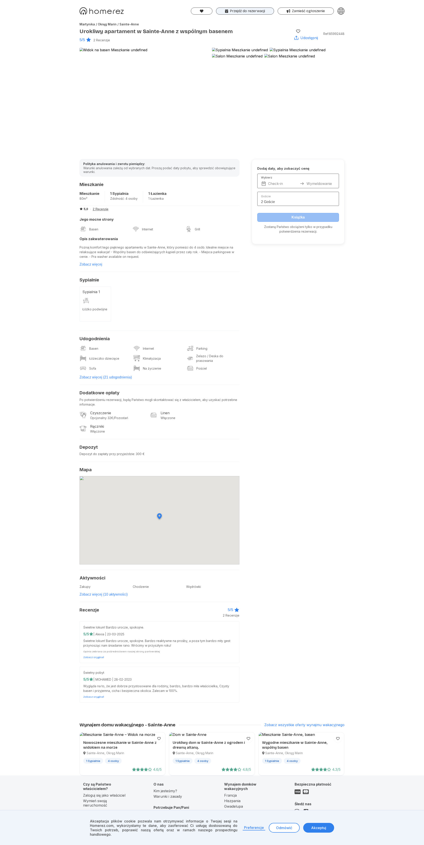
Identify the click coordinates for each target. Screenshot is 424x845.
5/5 (82, 40)
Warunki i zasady (167, 796)
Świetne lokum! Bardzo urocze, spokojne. (113, 627)
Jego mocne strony (97, 219)
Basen (93, 229)
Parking (201, 348)
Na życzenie (152, 368)
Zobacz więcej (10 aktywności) (104, 594)
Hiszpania (232, 801)
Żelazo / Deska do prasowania (209, 358)
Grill (197, 229)
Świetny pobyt (93, 672)
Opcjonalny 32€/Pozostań (109, 418)
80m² (83, 198)
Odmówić (284, 828)
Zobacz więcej (91, 264)
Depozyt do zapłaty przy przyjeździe (107, 454)
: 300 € (139, 454)
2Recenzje (101, 40)
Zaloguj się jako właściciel (104, 795)
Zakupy (85, 587)
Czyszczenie (100, 413)
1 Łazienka (157, 193)
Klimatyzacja (152, 358)
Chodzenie (141, 587)
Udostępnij (309, 38)
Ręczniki (97, 426)
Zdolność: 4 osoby (124, 198)
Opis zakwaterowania (99, 239)
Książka (298, 217)
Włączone (168, 418)
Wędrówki (193, 587)
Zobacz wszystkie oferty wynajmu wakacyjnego (304, 725)
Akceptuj (318, 828)
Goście (266, 196)
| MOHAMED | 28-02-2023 (112, 679)
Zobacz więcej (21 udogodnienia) (106, 377)
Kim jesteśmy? (165, 791)
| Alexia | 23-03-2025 (108, 634)
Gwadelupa (233, 806)
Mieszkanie (89, 193)
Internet (147, 229)
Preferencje (254, 827)
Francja (230, 795)
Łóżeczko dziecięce (104, 358)
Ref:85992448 (333, 34)
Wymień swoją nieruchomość (95, 803)
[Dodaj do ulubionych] (298, 31)
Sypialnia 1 (91, 292)
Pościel (201, 368)
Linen (165, 413)
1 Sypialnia (119, 193)
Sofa (92, 368)
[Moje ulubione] (201, 11)
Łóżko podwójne (94, 309)
